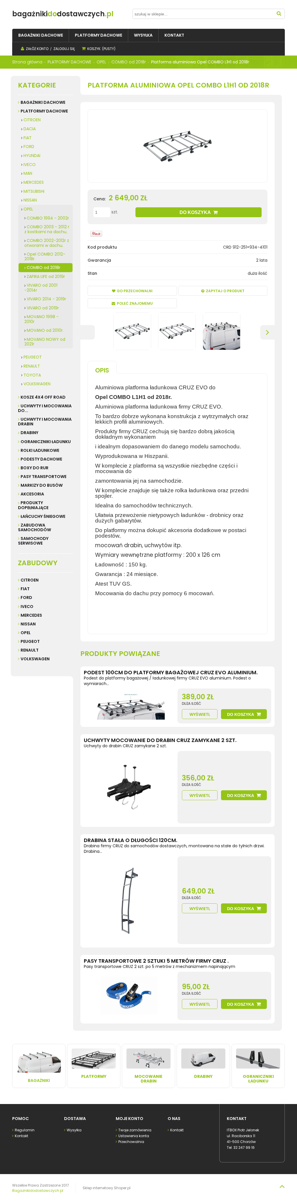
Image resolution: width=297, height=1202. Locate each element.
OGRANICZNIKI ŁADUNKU (46, 442)
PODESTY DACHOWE (41, 459)
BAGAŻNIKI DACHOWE (43, 102)
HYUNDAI (31, 155)
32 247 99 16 (244, 1147)
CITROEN (32, 120)
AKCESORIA (32, 494)
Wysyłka (74, 1130)
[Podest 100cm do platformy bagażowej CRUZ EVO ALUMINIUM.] (129, 706)
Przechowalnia (131, 1141)
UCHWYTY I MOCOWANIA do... (45, 408)
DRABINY (29, 433)
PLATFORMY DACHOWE (44, 111)
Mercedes (31, 615)
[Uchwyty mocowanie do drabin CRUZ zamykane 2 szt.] (129, 787)
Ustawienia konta (133, 1135)
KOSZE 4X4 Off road (43, 397)
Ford (26, 597)
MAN (27, 173)
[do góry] (282, 1186)
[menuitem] (40, 35)
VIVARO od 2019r (43, 308)
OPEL (28, 209)
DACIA (29, 129)
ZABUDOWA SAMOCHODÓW (34, 527)
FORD (28, 146)
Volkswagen (35, 659)
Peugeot (30, 641)
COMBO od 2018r (43, 267)
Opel (26, 633)
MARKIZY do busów (42, 485)
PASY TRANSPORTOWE (43, 476)
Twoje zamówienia (134, 1130)
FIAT (27, 138)
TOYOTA (32, 375)
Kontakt (21, 1135)
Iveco (27, 606)
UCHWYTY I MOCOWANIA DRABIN (45, 421)
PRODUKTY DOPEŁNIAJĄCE (33, 505)
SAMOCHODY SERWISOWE (33, 541)
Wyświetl (199, 714)
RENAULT (31, 366)
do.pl (62, 14)
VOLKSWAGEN (36, 384)
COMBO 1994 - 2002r (48, 218)
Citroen (30, 580)
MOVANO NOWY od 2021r (44, 341)
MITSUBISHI (33, 191)
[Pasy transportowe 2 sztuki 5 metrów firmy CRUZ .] (129, 996)
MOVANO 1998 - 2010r (41, 319)
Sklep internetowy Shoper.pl (107, 1187)
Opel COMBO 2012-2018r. (44, 256)
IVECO (29, 164)
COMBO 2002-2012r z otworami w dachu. (46, 243)
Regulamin (25, 1130)
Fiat (25, 589)
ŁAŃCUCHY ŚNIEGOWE (43, 516)
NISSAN (30, 200)
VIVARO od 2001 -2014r (40, 287)
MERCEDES (33, 182)
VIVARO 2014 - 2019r (46, 299)
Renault (30, 650)
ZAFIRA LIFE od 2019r (46, 276)
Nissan (28, 624)
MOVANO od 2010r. (45, 330)
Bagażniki (39, 1080)
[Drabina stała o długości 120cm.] (129, 900)
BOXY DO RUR (34, 468)
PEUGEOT (32, 357)
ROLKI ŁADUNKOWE (40, 450)
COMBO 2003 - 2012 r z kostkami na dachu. (46, 229)
